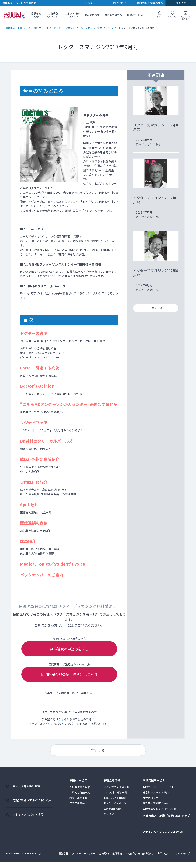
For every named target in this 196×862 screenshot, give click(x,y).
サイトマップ (183, 853)
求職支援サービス (154, 780)
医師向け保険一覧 (79, 792)
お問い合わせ (165, 853)
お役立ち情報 (92, 15)
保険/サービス (135, 15)
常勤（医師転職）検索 (26, 786)
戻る (101, 750)
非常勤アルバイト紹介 (156, 792)
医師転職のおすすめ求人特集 (159, 808)
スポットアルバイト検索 (28, 814)
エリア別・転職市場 (115, 792)
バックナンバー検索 (91, 27)
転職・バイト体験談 (115, 798)
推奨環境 (117, 853)
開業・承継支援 (78, 798)
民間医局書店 (77, 803)
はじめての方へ (113, 15)
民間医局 (15, 15)
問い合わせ (119, 3)
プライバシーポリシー (84, 853)
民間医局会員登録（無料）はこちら (69, 674)
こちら (62, 719)
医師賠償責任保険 (79, 787)
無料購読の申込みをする (69, 648)
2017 (110, 27)
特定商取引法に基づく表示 (139, 853)
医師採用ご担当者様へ (150, 3)
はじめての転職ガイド (116, 787)
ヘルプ (89, 3)
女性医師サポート (153, 798)
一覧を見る (156, 308)
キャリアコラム (113, 814)
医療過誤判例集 (113, 808)
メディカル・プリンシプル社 (161, 831)
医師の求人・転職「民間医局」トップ (166, 815)
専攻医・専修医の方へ (156, 803)
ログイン (181, 3)
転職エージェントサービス (158, 787)
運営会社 (63, 853)
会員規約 (104, 853)
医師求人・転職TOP (16, 27)
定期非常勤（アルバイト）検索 (32, 800)
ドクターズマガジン (64, 27)
